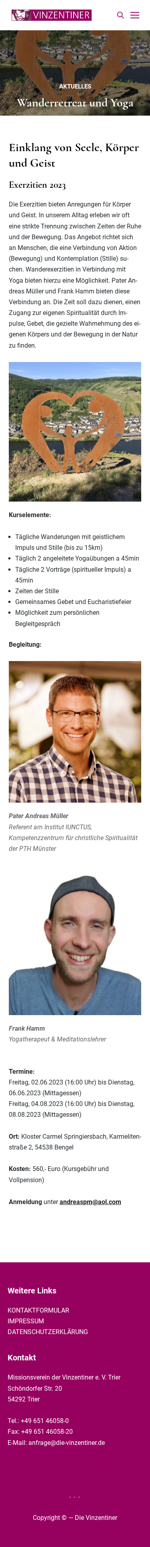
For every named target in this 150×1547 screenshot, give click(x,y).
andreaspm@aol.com (90, 1202)
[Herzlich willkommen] (52, 14)
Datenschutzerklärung (48, 1332)
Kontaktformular (38, 1310)
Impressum (26, 1321)
